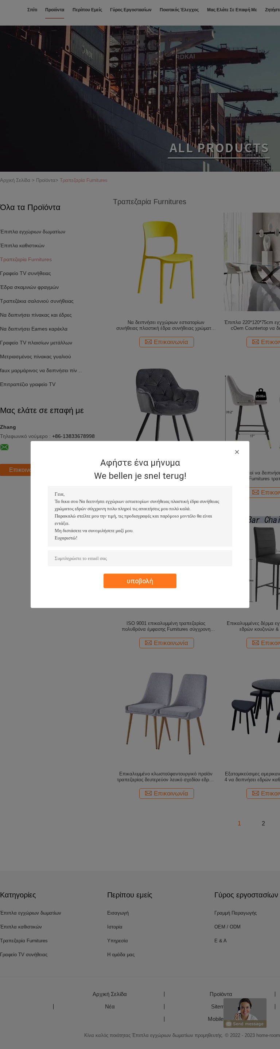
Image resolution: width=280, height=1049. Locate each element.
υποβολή (140, 581)
